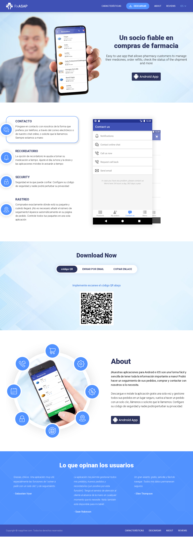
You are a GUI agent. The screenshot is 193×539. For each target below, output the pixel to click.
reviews (171, 6)
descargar (140, 6)
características (111, 6)
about (157, 6)
